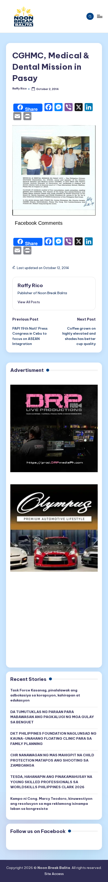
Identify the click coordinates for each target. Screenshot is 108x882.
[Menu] (99, 16)
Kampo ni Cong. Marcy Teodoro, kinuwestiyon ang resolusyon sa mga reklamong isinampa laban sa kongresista (51, 803)
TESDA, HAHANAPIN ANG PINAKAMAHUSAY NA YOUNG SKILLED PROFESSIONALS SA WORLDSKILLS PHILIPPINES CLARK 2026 (51, 781)
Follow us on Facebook (38, 831)
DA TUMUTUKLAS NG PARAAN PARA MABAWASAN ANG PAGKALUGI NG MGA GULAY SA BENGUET (52, 717)
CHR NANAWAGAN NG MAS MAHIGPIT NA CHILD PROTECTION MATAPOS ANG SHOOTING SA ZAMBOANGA (52, 760)
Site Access (54, 873)
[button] (29, 302)
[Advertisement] (54, 622)
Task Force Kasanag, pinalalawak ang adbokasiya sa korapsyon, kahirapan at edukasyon (45, 695)
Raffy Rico (30, 285)
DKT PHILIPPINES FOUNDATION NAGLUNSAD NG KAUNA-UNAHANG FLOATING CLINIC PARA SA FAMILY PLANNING (53, 738)
